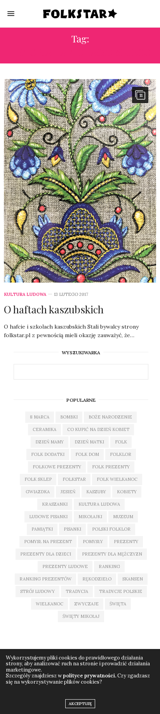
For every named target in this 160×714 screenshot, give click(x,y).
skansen (132, 579)
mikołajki (90, 516)
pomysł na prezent (48, 541)
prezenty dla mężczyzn (112, 554)
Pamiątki (42, 529)
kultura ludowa (99, 504)
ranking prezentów (45, 579)
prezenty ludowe (65, 566)
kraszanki (55, 504)
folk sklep (38, 479)
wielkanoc (49, 604)
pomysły (93, 541)
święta (118, 604)
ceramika (44, 429)
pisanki (72, 529)
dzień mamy (49, 442)
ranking (109, 566)
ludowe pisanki (48, 516)
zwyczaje (86, 604)
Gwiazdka (38, 491)
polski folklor (111, 529)
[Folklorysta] (80, 13)
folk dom (87, 454)
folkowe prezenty (57, 467)
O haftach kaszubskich (54, 309)
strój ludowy (37, 591)
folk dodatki (47, 454)
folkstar (74, 479)
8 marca (39, 417)
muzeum (123, 516)
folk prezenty (111, 467)
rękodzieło (96, 579)
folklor (120, 454)
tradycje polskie (120, 591)
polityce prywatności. (89, 675)
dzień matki (89, 442)
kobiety (127, 491)
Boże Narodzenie (110, 417)
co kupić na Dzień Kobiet (98, 429)
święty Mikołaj (81, 616)
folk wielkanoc (117, 479)
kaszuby (96, 491)
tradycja (77, 591)
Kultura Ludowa (25, 294)
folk (121, 442)
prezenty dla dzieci (45, 554)
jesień (68, 491)
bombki (69, 417)
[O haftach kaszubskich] (80, 181)
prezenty (126, 541)
